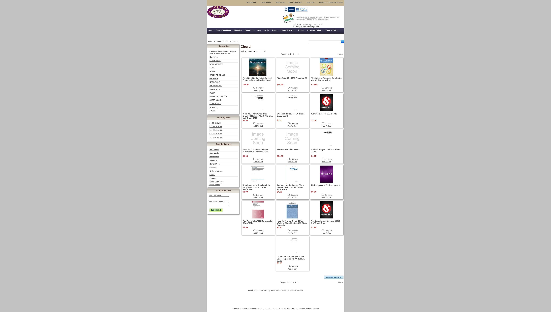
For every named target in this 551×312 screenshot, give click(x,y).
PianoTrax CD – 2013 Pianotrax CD (292, 78)
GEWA (212, 175)
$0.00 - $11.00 (215, 123)
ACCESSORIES (215, 64)
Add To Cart (258, 90)
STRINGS (213, 107)
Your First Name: (215, 195)
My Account (251, 3)
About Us (251, 290)
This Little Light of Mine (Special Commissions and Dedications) (257, 79)
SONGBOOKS (215, 104)
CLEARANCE (215, 61)
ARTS (211, 68)
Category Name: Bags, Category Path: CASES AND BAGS (222, 52)
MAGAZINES (214, 89)
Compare (259, 88)
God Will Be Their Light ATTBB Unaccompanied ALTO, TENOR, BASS (291, 259)
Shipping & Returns (295, 290)
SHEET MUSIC (215, 100)
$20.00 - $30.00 (215, 130)
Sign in (321, 3)
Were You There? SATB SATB (324, 114)
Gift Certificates (295, 3)
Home (209, 42)
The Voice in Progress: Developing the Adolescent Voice (326, 79)
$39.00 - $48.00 (215, 137)
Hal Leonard (214, 150)
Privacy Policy (262, 290)
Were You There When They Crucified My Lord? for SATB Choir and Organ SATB (258, 116)
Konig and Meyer (216, 182)
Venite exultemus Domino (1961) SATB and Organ (325, 222)
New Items (213, 57)
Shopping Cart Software (296, 309)
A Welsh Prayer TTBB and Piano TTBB (325, 150)
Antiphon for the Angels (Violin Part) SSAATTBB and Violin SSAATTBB (256, 187)
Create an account (335, 3)
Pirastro (212, 178)
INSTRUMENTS (215, 86)
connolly (212, 168)
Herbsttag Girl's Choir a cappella (325, 185)
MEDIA (212, 93)
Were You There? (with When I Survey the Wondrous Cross (256, 150)
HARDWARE (214, 82)
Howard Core (214, 164)
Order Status (266, 3)
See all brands (214, 185)
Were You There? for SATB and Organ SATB (290, 115)
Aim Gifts (213, 160)
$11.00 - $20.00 (215, 127)
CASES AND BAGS (217, 75)
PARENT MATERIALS (218, 97)
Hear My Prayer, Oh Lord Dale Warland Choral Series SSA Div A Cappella (292, 223)
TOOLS (212, 111)
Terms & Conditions (278, 290)
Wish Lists (280, 3)
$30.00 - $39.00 (215, 134)
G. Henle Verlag (215, 171)
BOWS (212, 71)
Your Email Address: (216, 202)
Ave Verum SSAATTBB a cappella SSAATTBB (257, 222)
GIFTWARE (213, 79)
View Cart (310, 3)
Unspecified (214, 157)
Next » (340, 54)
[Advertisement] (275, 298)
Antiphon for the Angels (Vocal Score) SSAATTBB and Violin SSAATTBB (290, 187)
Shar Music (214, 153)
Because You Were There (288, 149)
